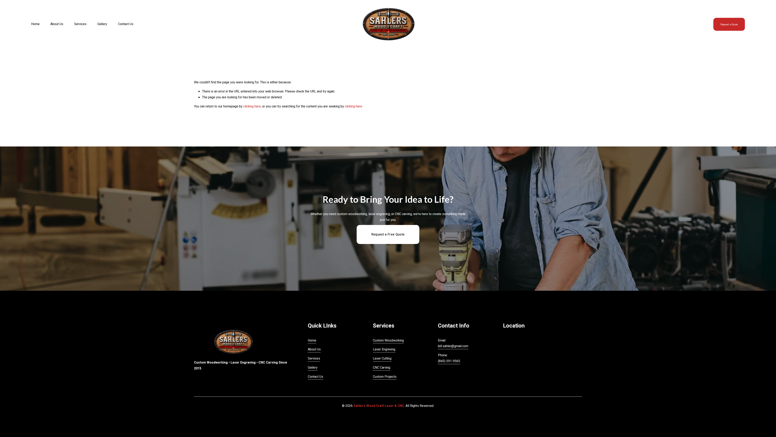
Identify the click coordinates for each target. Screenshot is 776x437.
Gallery (102, 24)
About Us (56, 24)
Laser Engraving (384, 349)
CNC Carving (381, 367)
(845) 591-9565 (449, 361)
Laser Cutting (382, 358)
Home (35, 24)
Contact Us (125, 24)
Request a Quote (729, 24)
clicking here (252, 106)
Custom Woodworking (388, 340)
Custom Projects (384, 376)
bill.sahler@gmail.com (453, 346)
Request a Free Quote (388, 234)
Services (80, 24)
